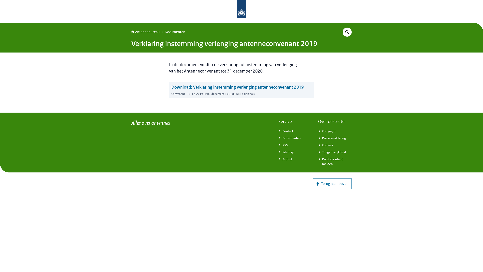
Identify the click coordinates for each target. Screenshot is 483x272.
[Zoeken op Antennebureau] (347, 32)
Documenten (175, 32)
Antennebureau (147, 32)
